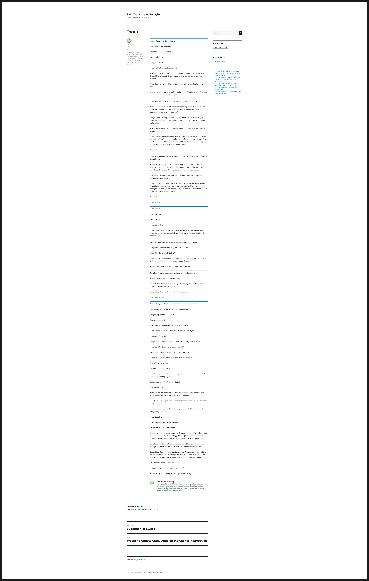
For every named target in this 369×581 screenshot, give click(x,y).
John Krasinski (131, 58)
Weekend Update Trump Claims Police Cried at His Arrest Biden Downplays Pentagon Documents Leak (228, 73)
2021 (128, 49)
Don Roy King (131, 44)
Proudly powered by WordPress (153, 572)
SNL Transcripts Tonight (143, 14)
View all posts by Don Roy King (172, 490)
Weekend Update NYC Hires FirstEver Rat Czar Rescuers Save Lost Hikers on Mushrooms (227, 79)
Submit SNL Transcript (220, 61)
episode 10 (135, 56)
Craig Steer (135, 54)
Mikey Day (140, 60)
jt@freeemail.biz (140, 560)
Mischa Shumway (132, 62)
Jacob (141, 56)
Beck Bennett (131, 52)
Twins (131, 64)
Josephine (139, 58)
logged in (140, 509)
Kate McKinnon (131, 60)
